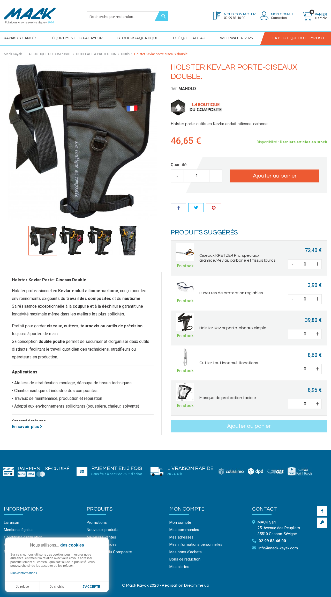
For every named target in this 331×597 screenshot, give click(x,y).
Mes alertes (179, 566)
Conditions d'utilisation (23, 537)
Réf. (174, 89)
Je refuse (22, 586)
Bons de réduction (184, 559)
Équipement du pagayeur (77, 38)
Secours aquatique (137, 38)
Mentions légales (18, 529)
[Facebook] (322, 511)
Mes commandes (184, 529)
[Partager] (178, 208)
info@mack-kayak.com (278, 548)
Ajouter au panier (275, 176)
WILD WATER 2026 (236, 38)
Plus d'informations (23, 573)
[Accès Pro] (322, 523)
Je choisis (57, 586)
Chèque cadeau (189, 38)
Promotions (97, 522)
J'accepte (91, 586)
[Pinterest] (213, 208)
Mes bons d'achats (185, 552)
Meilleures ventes (101, 537)
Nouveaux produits (102, 529)
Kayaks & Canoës (20, 38)
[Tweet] (196, 208)
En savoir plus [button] (26, 426)
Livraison (11, 522)
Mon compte (187, 509)
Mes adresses (181, 537)
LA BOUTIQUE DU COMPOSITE (300, 38)
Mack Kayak (13, 54)
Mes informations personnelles (195, 544)
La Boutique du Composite (109, 552)
